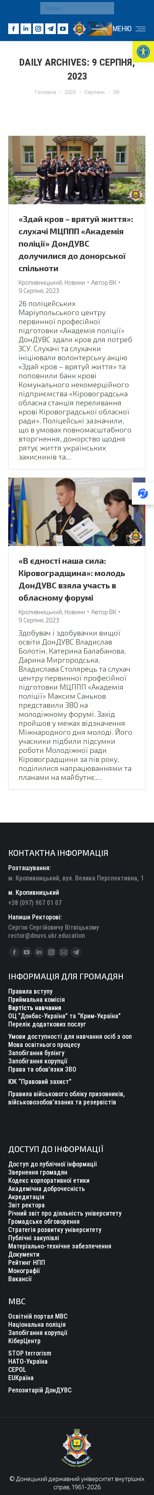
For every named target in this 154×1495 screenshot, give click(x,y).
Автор (103, 282)
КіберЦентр (24, 1341)
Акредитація (26, 1197)
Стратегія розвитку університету (54, 1230)
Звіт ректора (26, 1205)
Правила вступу (30, 991)
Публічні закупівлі (33, 1238)
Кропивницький (40, 282)
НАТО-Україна (28, 1361)
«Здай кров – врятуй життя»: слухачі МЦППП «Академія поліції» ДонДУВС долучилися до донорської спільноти (75, 243)
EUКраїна (21, 1378)
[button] (143, 51)
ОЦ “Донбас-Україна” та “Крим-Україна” (64, 1016)
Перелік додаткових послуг (47, 1024)
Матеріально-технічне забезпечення (59, 1246)
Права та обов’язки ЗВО (42, 1069)
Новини (74, 282)
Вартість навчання (34, 1008)
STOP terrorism (29, 1353)
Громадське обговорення (44, 1221)
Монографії (24, 1271)
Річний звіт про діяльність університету (65, 1213)
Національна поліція (37, 1324)
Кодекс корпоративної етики (49, 1180)
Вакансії (20, 1279)
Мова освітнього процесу (44, 1045)
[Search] (106, 8)
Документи (23, 1254)
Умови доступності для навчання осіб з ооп (70, 1036)
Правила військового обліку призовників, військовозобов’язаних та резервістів (66, 1098)
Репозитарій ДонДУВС (39, 1390)
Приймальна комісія (36, 1000)
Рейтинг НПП (26, 1262)
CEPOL (17, 1370)
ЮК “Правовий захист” (39, 1082)
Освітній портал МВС (37, 1316)
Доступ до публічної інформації (52, 1164)
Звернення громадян (37, 1172)
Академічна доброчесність (46, 1189)
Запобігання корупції (37, 1061)
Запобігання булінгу (36, 1053)
